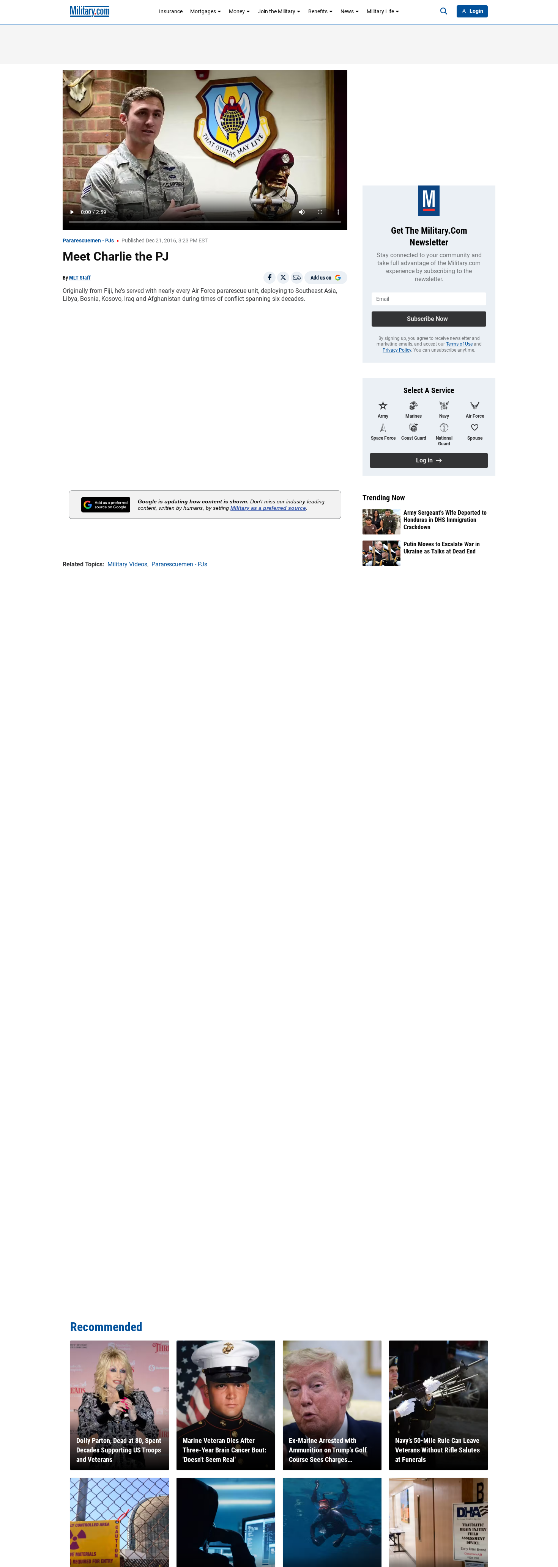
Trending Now (384, 497)
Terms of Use (459, 344)
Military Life (380, 11)
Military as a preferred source (268, 508)
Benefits (318, 11)
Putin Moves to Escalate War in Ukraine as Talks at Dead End (442, 548)
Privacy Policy (397, 350)
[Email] (297, 278)
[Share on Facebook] (269, 278)
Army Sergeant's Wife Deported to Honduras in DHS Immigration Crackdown (445, 520)
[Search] (443, 11)
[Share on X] (283, 278)
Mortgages (203, 11)
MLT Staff (80, 278)
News (347, 11)
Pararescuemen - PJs (88, 240)
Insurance (171, 11)
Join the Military (276, 11)
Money (237, 11)
